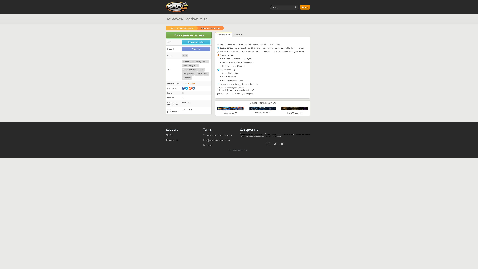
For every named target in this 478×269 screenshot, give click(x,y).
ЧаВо (169, 135)
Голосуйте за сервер (189, 35)
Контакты (172, 140)
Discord (196, 49)
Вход (306, 7)
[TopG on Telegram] (282, 144)
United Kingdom (188, 83)
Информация (224, 34)
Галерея (239, 34)
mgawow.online (197, 42)
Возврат (208, 145)
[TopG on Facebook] (268, 144)
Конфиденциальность (216, 140)
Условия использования (217, 135)
